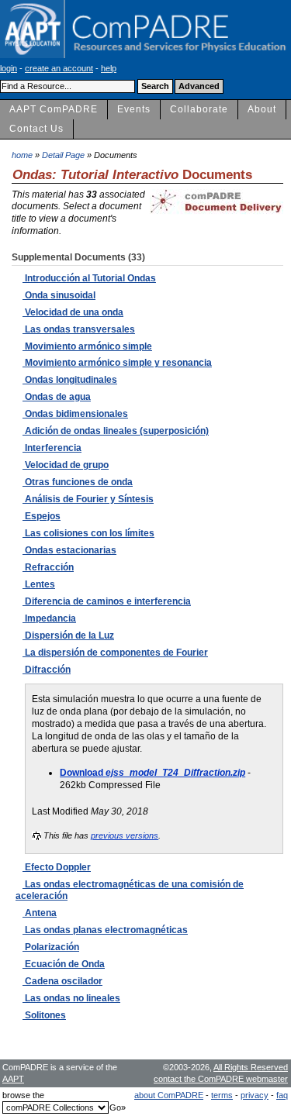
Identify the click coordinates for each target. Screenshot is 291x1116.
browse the (23, 1095)
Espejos (42, 516)
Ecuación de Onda (64, 964)
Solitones (44, 1015)
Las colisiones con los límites (88, 533)
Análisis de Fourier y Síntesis (88, 499)
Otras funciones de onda (78, 482)
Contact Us (36, 128)
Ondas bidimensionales (75, 413)
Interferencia (52, 448)
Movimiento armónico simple (87, 346)
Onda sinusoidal (59, 295)
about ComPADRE (168, 1095)
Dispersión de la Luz (68, 635)
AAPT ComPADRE (53, 109)
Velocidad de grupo (66, 465)
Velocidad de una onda (73, 312)
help (108, 68)
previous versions (124, 835)
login (8, 68)
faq (282, 1095)
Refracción (48, 567)
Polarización (51, 947)
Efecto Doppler (57, 867)
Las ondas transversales (79, 329)
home (22, 155)
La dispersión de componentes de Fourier (115, 652)
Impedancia (49, 618)
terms (222, 1095)
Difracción (47, 669)
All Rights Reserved (250, 1067)
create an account (59, 68)
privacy (254, 1095)
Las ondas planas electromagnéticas (105, 930)
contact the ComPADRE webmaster (221, 1078)
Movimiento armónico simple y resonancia (117, 362)
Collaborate (199, 109)
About (262, 109)
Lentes (39, 584)
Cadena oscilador (62, 981)
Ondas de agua (57, 396)
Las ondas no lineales (71, 998)
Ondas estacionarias (69, 550)
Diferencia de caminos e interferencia (107, 601)
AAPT (13, 1078)
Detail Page (63, 155)
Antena (40, 913)
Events (134, 109)
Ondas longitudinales (70, 379)
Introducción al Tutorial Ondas (89, 278)
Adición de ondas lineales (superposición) (116, 430)
